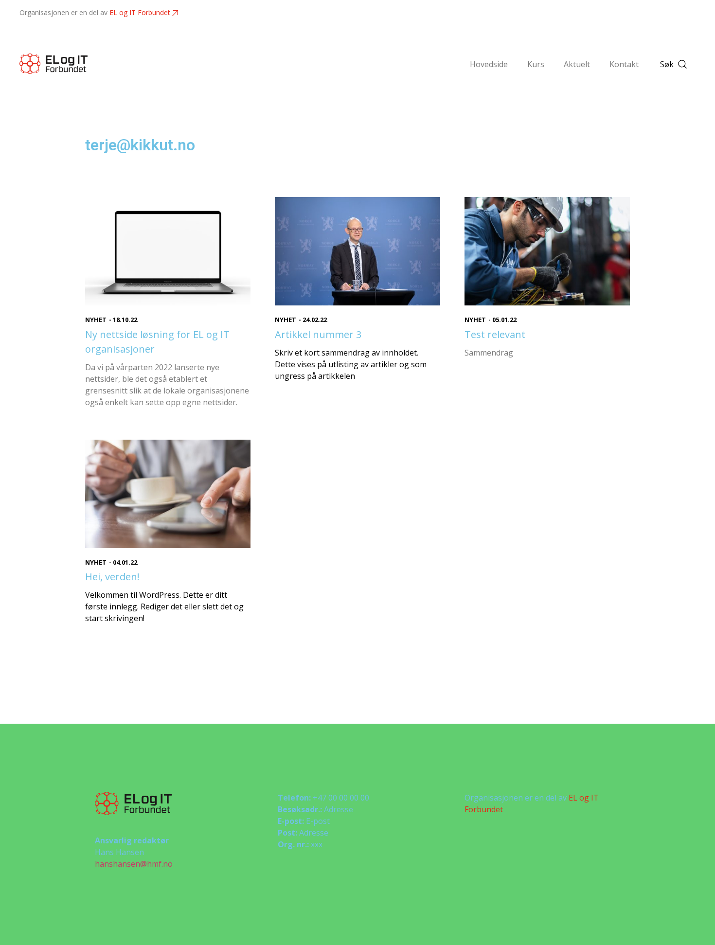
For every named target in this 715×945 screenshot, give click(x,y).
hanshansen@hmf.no (134, 863)
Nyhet (96, 319)
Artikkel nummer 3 (318, 334)
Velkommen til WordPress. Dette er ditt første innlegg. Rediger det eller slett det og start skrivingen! (164, 606)
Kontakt (624, 64)
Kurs (535, 64)
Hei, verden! (112, 576)
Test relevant (495, 334)
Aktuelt (577, 64)
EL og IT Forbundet (139, 12)
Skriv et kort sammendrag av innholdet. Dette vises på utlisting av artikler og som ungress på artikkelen (351, 364)
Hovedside (489, 64)
